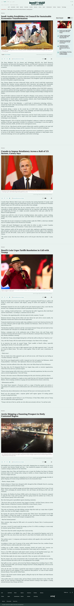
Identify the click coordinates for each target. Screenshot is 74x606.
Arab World (13, 7)
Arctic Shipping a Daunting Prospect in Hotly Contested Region (65, 53)
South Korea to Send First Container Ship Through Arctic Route (65, 41)
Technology (64, 7)
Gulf (9, 7)
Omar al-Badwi (7, 54)
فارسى (13, 1)
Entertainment (49, 7)
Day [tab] (69, 17)
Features (58, 7)
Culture (40, 7)
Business (35, 7)
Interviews (26, 7)
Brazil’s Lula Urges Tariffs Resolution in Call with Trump (65, 31)
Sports (44, 7)
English (5, 1)
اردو (10, 1)
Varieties (31, 7)
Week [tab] (71, 17)
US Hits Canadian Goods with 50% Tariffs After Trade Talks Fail (64, 36)
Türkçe (8, 1)
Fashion (54, 7)
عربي (2, 1)
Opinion (21, 7)
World (18, 7)
